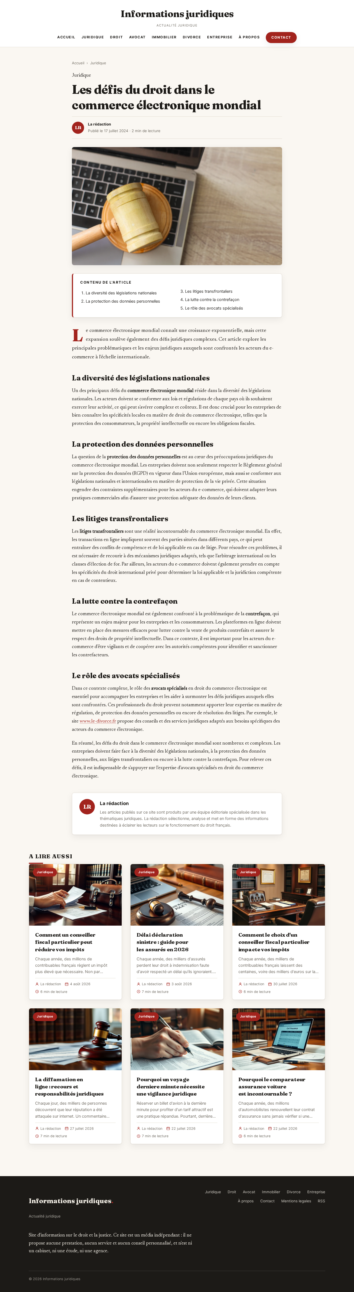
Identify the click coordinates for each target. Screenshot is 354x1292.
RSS (321, 1201)
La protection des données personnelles (123, 301)
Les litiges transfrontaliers (209, 291)
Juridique (93, 37)
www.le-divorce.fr (98, 721)
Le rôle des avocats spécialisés (214, 308)
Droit (116, 37)
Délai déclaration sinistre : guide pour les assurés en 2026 (162, 941)
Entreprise (220, 37)
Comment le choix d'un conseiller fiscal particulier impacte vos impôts (274, 941)
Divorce (192, 37)
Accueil (66, 37)
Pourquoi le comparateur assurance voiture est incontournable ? (272, 1086)
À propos (249, 37)
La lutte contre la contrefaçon (212, 299)
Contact (281, 37)
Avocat (137, 37)
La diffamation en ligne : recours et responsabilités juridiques (69, 1086)
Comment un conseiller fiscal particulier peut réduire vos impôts (65, 941)
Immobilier (164, 37)
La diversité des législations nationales (121, 293)
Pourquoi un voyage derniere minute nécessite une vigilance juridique (170, 1086)
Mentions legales (296, 1201)
